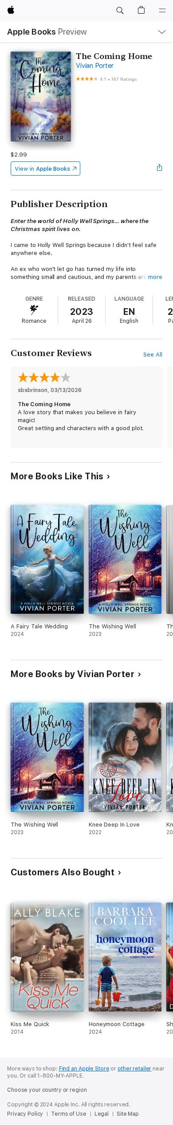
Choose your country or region (47, 1090)
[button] (119, 10)
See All (152, 354)
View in (42, 168)
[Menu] (162, 10)
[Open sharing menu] (160, 168)
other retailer (134, 1069)
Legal (101, 1114)
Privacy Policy (25, 1114)
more (155, 277)
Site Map (128, 1114)
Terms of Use (68, 1114)
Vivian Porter (95, 66)
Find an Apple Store (84, 1069)
